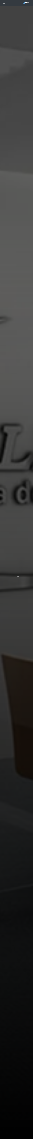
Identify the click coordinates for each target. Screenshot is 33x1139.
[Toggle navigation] (3, 3)
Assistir (17, 576)
